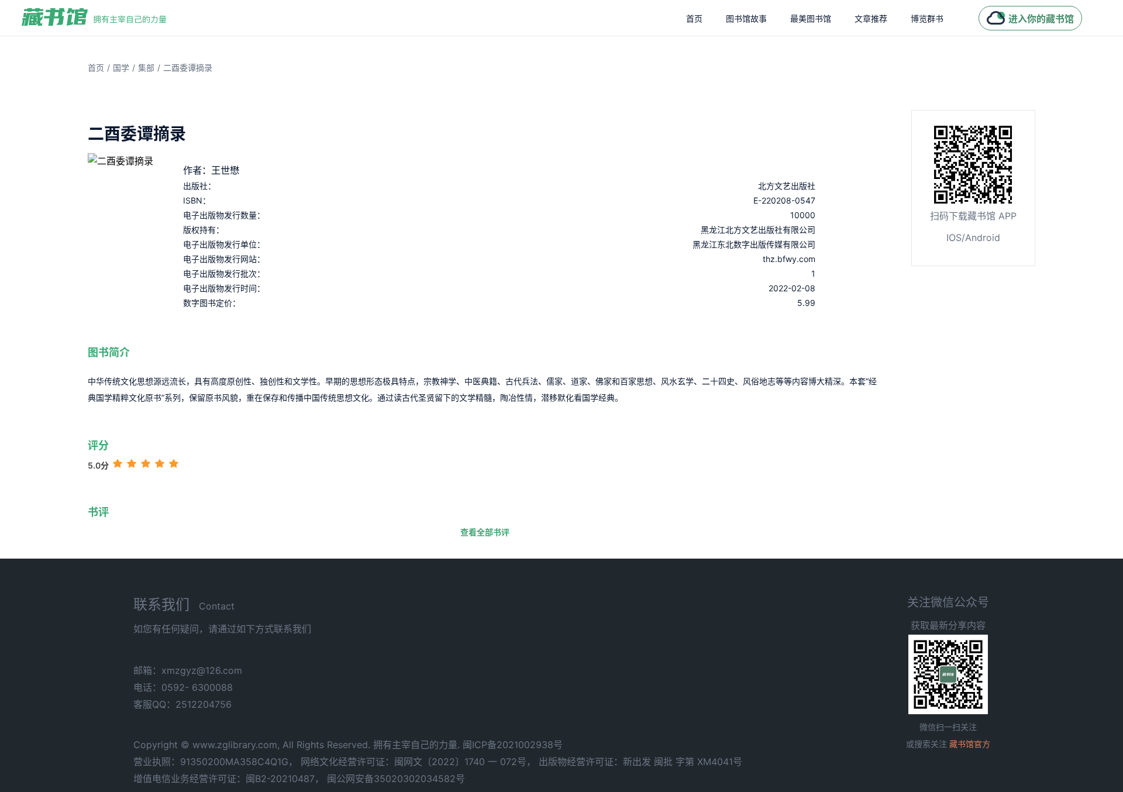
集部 (146, 68)
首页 (694, 18)
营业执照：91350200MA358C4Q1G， (215, 761)
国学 (121, 68)
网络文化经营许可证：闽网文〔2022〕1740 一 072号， (418, 761)
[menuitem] (694, 18)
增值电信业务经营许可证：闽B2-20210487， (228, 778)
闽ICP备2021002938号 (513, 744)
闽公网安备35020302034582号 (396, 778)
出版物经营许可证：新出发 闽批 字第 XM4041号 (640, 761)
